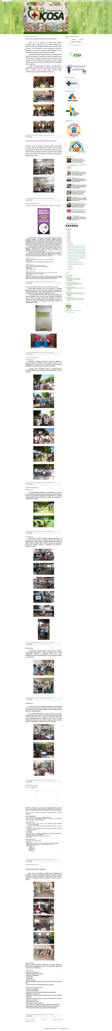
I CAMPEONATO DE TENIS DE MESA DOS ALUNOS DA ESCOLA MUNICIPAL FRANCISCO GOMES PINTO (75, 299)
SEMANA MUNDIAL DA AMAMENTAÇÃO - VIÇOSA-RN (79, 165)
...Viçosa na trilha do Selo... (71, 287)
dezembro (70, 243)
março (69, 269)
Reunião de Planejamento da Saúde (78, 190)
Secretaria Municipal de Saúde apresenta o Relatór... (77, 250)
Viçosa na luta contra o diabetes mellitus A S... (76, 263)
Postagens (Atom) (32, 1021)
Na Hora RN (69, 292)
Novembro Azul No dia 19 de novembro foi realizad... (77, 255)
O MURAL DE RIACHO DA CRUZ (72, 282)
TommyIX (58, 1028)
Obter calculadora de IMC (76, 45)
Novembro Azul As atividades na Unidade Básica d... (76, 256)
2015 (68, 238)
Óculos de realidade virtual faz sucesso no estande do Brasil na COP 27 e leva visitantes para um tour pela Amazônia (76, 294)
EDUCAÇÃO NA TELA (70, 297)
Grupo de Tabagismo (75, 216)
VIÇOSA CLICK (69, 277)
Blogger (66, 1028)
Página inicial (44, 1019)
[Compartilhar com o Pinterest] (31, 137)
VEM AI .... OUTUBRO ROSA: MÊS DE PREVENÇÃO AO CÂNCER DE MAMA (78, 210)
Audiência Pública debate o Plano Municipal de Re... (76, 264)
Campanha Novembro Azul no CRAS (78, 203)
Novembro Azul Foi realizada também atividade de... (77, 253)
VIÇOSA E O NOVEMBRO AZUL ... (76, 260)
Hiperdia (73, 177)
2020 (68, 230)
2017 (68, 235)
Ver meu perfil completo (70, 312)
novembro (70, 245)
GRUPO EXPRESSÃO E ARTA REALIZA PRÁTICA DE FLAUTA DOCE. (75, 289)
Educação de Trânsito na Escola (77, 158)
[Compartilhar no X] (29, 137)
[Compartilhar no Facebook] (30, 137)
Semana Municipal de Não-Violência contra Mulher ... (77, 246)
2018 (68, 234)
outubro (69, 266)
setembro (69, 268)
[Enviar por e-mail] (26, 137)
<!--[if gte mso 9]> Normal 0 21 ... (74, 261)
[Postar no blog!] (28, 137)
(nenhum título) (75, 196)
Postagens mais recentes (30, 1019)
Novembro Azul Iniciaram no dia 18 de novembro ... (76, 258)
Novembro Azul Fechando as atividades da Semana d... (77, 252)
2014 (68, 240)
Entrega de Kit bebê (75, 171)
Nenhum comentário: (50, 135)
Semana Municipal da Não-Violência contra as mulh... (77, 249)
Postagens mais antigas (57, 1019)
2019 (68, 232)
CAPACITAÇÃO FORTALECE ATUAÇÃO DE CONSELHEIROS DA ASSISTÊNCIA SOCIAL (74, 279)
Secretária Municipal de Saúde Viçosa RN (74, 310)
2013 (68, 242)
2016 (68, 237)
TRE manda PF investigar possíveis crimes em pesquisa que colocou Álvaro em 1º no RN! (75, 284)
